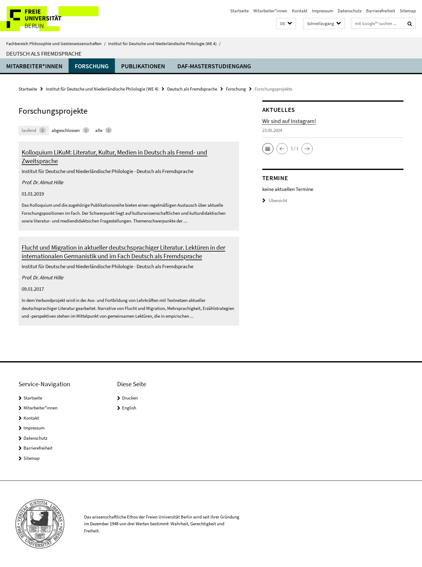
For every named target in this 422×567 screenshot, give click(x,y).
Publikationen (143, 66)
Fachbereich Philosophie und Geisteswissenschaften (56, 43)
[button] (286, 23)
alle (102, 130)
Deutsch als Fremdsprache (44, 53)
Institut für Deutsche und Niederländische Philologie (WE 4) (164, 43)
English (129, 408)
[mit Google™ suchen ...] (410, 23)
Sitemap (408, 11)
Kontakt (299, 11)
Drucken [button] (130, 398)
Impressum (322, 11)
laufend (33, 130)
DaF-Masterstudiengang (214, 66)
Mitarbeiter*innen (270, 11)
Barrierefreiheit (380, 11)
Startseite (239, 11)
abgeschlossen (69, 130)
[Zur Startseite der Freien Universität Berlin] (51, 18)
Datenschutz (349, 11)
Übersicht (278, 200)
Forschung (92, 66)
